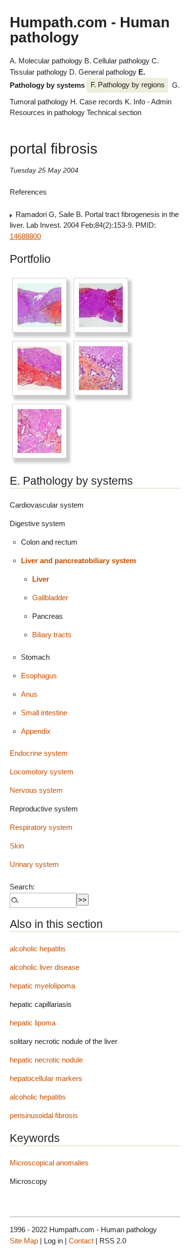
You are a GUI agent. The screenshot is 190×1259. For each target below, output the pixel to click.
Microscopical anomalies (49, 1163)
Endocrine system (39, 753)
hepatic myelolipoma (42, 986)
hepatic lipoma (33, 1023)
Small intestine (44, 712)
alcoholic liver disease (44, 967)
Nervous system (36, 790)
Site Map (24, 1241)
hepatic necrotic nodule (46, 1060)
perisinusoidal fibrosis (44, 1115)
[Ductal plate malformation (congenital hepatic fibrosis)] (39, 305)
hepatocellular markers (46, 1078)
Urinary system (34, 864)
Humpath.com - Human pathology (90, 29)
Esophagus (39, 675)
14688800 (25, 236)
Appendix (36, 731)
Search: (22, 887)
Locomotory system (42, 771)
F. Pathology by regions (128, 84)
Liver (40, 579)
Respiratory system (41, 827)
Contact (81, 1241)
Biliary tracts (52, 634)
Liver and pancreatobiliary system (78, 560)
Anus (29, 694)
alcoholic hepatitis (38, 948)
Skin (17, 846)
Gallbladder (50, 597)
